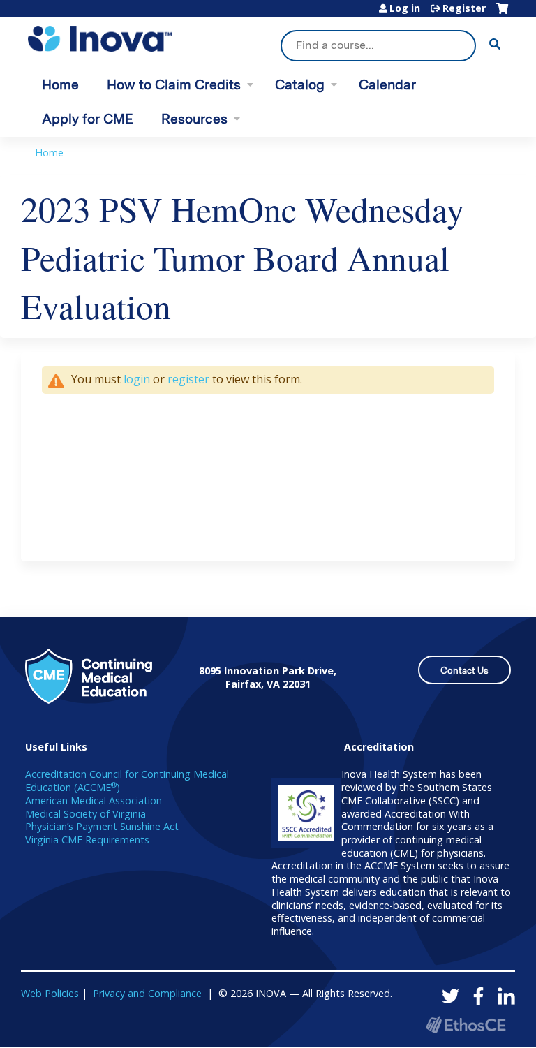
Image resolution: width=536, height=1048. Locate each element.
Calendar (387, 85)
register (188, 379)
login (137, 379)
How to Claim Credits (174, 85)
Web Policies (50, 993)
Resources (194, 119)
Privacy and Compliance (147, 993)
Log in (404, 8)
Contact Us (464, 670)
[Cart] (502, 13)
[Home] (100, 38)
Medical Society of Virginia (85, 813)
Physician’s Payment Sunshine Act (102, 826)
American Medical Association (93, 800)
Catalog (300, 85)
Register (464, 8)
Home (60, 85)
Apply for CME (87, 119)
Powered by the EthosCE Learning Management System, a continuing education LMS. (465, 1024)
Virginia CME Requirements (87, 839)
